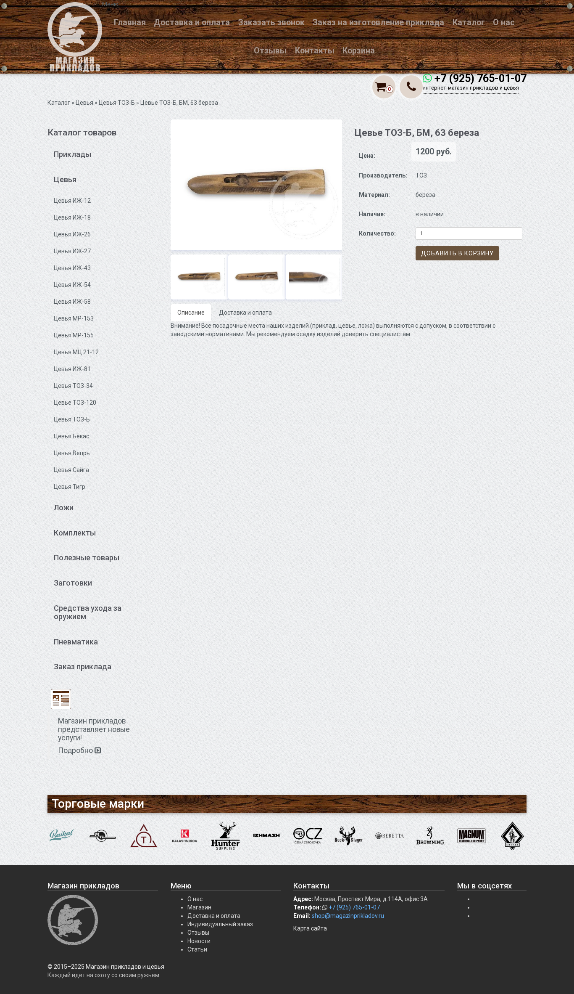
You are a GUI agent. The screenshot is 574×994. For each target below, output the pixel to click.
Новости (199, 941)
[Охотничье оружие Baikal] (61, 835)
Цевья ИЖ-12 (72, 200)
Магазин (199, 907)
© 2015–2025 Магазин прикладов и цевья (105, 966)
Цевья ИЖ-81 (72, 369)
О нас (504, 22)
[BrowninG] (430, 835)
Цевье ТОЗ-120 (75, 402)
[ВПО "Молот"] (103, 835)
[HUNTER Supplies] (225, 835)
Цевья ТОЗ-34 (73, 385)
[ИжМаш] (267, 835)
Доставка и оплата (192, 22)
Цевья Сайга (71, 470)
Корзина (358, 51)
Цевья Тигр (69, 486)
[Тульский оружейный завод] (143, 835)
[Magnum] (471, 835)
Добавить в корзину (457, 253)
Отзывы (270, 51)
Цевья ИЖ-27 (72, 251)
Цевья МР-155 (74, 335)
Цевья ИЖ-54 (72, 284)
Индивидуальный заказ (220, 924)
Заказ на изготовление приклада (378, 22)
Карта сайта (310, 928)
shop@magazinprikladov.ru (348, 915)
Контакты (314, 51)
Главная (130, 22)
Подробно (76, 750)
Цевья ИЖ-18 (72, 217)
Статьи (197, 949)
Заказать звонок (271, 22)
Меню (110, 4)
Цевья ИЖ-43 (72, 268)
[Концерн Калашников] (185, 835)
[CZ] (307, 835)
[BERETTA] (389, 835)
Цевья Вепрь (72, 453)
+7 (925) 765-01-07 (480, 78)
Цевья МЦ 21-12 (76, 352)
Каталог (469, 22)
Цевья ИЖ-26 (72, 234)
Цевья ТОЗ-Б (117, 102)
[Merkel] (512, 835)
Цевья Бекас (71, 436)
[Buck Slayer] (348, 835)
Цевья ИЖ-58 (72, 301)
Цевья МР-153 (74, 318)
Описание (191, 312)
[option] (256, 184)
